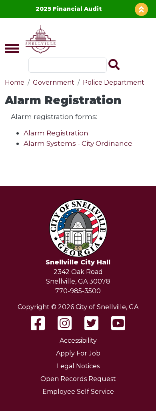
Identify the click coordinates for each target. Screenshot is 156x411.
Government (53, 82)
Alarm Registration (56, 133)
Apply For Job (78, 353)
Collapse (141, 9)
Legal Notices (78, 366)
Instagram (64, 323)
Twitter (91, 323)
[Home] (39, 39)
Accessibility (78, 340)
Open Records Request (78, 379)
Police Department (113, 82)
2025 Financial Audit (69, 8)
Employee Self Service (78, 391)
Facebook (37, 323)
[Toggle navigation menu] (9, 49)
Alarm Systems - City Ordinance (78, 143)
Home (14, 82)
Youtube (118, 323)
